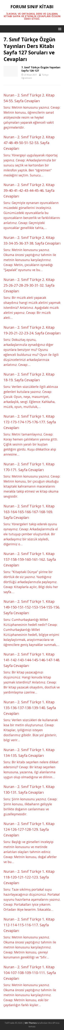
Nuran (9, 95)
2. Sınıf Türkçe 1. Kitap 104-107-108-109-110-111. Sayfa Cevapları (30, 973)
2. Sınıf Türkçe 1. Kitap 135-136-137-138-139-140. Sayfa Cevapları (30, 708)
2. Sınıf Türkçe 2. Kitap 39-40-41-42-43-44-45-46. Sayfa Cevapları (29, 190)
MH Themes (31, 1022)
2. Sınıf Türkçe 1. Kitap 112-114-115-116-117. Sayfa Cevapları (29, 925)
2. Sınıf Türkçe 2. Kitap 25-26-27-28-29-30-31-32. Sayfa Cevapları (29, 285)
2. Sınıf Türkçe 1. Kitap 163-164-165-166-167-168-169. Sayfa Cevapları (29, 512)
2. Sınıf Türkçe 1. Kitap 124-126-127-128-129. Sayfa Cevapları (29, 829)
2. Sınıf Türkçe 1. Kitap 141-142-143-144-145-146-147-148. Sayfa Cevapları (32, 660)
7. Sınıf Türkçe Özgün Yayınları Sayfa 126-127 (40, 69)
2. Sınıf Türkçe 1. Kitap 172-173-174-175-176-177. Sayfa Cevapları (30, 422)
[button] (59, 28)
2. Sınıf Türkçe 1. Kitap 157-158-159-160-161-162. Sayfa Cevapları (30, 559)
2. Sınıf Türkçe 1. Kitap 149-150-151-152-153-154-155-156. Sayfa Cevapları (32, 607)
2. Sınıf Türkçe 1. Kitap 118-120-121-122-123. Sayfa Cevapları (29, 877)
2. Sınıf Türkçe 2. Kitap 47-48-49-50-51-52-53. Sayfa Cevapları (29, 143)
